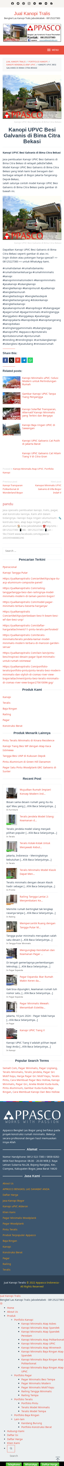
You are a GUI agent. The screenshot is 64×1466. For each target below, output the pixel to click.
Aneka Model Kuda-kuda (43, 1084)
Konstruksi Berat (12, 725)
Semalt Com (10, 1068)
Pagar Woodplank (13, 1223)
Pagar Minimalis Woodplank (19, 1218)
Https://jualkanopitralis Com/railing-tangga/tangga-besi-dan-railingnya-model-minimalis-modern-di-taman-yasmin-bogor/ (29, 592)
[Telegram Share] (24, 360)
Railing (7, 714)
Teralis (6, 702)
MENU (55, 50)
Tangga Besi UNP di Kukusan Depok (24, 756)
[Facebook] (12, 3)
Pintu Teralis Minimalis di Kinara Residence (28, 740)
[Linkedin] (34, 3)
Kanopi (7, 697)
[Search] (11, 1448)
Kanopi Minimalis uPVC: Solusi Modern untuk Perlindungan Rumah (40, 381)
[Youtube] (40, 3)
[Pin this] (17, 360)
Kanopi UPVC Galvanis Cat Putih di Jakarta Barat (41, 442)
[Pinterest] (23, 3)
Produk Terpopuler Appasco (19, 1235)
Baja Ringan (10, 708)
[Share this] (5, 360)
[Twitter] (18, 3)
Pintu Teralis (10, 1229)
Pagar (6, 720)
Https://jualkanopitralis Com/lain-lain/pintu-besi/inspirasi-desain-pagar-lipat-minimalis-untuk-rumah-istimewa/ (29, 656)
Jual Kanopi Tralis (32, 13)
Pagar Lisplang (48, 1068)
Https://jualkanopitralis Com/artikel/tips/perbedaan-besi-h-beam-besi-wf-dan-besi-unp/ (30, 615)
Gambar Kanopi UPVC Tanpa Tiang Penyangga (39, 395)
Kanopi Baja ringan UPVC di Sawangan (38, 426)
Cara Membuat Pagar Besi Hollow (30, 1080)
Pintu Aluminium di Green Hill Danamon (27, 761)
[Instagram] (29, 3)
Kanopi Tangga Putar (15, 572)
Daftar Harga (10, 1194)
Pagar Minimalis (28, 1068)
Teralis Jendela (33, 1072)
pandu (8, 503)
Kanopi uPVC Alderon (15, 1206)
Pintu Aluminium (13, 1088)
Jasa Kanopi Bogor (13, 1200)
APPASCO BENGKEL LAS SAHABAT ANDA (26, 1189)
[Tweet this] (11, 360)
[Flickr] (46, 3)
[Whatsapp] (30, 360)
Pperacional (10, 567)
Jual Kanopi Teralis (15, 1282)
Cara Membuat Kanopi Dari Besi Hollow (36, 1092)
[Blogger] (51, 3)
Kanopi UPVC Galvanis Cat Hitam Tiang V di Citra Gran (41, 455)
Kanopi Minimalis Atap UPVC (28, 468)
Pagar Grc (22, 1084)
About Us (8, 1183)
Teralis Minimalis (13, 1072)
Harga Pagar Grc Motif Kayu (33, 1076)
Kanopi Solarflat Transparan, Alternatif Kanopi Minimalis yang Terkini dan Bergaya (39, 412)
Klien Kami (9, 1212)
